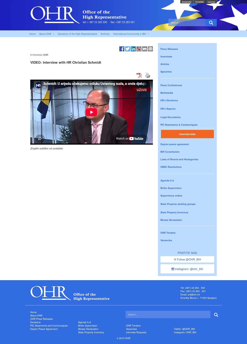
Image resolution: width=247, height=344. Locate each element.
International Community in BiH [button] (129, 33)
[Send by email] (150, 48)
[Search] (211, 22)
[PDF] (138, 48)
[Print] (144, 48)
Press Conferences (171, 85)
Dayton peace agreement (174, 144)
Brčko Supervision (171, 188)
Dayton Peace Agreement (44, 329)
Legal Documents (170, 117)
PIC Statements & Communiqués (179, 124)
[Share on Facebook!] (121, 48)
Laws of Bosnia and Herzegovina (179, 159)
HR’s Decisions (169, 100)
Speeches (166, 71)
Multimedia (166, 92)
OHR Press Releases (41, 318)
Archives (105, 33)
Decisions (35, 322)
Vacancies (166, 240)
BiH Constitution (170, 151)
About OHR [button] (45, 33)
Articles (164, 64)
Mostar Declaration (171, 220)
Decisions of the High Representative (77, 33)
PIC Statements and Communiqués (49, 325)
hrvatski (199, 1)
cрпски (211, 1)
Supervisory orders (171, 195)
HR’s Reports (168, 108)
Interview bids (187, 134)
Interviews (166, 56)
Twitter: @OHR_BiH (184, 329)
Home (32, 33)
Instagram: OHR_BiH (185, 332)
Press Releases (169, 49)
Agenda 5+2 (167, 180)
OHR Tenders (168, 232)
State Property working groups (178, 204)
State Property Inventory (174, 212)
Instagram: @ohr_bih (188, 269)
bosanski (186, 1)
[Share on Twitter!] (127, 48)
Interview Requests (136, 332)
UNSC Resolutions (171, 166)
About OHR (36, 315)
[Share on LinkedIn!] (133, 48)
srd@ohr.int (194, 294)
